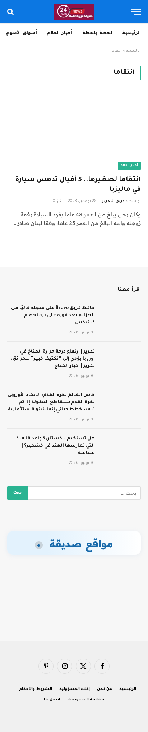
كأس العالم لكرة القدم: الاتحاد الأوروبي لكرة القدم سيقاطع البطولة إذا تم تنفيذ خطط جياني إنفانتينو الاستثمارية (51, 402)
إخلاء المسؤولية (74, 689)
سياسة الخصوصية (86, 700)
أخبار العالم (59, 32)
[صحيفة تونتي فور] (74, 11)
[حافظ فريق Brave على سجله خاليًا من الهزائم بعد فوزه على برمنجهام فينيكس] (121, 317)
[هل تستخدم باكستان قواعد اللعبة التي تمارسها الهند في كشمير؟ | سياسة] (121, 448)
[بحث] (11, 12)
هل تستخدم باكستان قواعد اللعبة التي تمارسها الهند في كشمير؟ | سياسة (55, 446)
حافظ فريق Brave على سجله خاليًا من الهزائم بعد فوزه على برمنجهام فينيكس (53, 315)
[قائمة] (136, 12)
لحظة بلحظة (97, 32)
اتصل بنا (52, 700)
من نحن (104, 689)
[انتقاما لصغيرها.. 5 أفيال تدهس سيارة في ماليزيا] (74, 131)
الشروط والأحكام (35, 689)
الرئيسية (131, 32)
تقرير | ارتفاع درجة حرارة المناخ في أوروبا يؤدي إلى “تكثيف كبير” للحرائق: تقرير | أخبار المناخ (53, 359)
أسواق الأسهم (21, 32)
